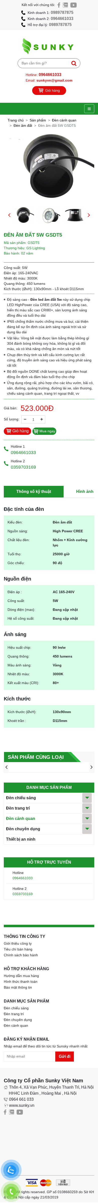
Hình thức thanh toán (20, 982)
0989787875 (62, 12)
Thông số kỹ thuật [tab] (33, 491)
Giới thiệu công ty (18, 943)
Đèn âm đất (23, 125)
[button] (9, 215)
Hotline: (43, 74)
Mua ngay (46, 431)
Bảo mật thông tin (18, 987)
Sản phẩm (38, 120)
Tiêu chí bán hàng (18, 949)
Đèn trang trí (18, 808)
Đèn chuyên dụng (23, 829)
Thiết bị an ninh (20, 839)
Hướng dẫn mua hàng (21, 976)
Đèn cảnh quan (64, 120)
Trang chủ (16, 120)
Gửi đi (64, 1056)
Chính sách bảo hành (21, 955)
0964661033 (62, 18)
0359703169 (23, 894)
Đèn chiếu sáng (21, 798)
